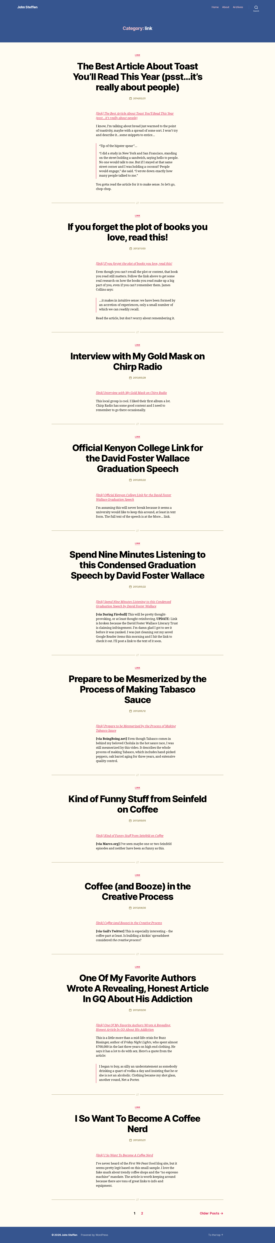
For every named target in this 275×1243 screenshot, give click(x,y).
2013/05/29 (139, 377)
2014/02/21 (139, 98)
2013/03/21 (139, 1140)
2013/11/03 (139, 248)
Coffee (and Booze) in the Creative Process (138, 891)
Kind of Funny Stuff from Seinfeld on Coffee (137, 804)
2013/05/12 (139, 711)
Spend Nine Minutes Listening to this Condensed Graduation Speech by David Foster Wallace (137, 565)
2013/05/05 (139, 820)
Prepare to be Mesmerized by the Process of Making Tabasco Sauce (137, 689)
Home (215, 7)
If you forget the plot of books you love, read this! (137, 232)
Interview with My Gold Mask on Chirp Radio (137, 361)
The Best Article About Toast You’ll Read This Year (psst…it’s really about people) (137, 77)
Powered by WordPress (94, 1234)
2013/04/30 (139, 907)
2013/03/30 (139, 1010)
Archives (238, 7)
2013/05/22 (139, 480)
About (225, 7)
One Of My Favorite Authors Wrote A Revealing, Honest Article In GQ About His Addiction (137, 988)
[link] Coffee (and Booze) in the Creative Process (129, 923)
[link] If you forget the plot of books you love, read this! (134, 264)
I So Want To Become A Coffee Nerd (137, 1123)
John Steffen (27, 7)
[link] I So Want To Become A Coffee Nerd (124, 1155)
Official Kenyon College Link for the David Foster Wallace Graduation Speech (137, 458)
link (137, 55)
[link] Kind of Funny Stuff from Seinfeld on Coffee (129, 836)
